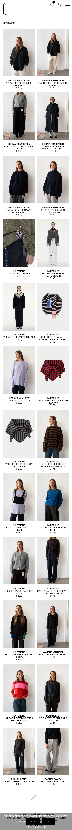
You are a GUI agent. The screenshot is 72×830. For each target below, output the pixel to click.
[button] (68, 4)
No (48, 822)
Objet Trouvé (4, 7)
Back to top (36, 797)
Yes (33, 822)
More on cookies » (36, 827)
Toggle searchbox (59, 4)
